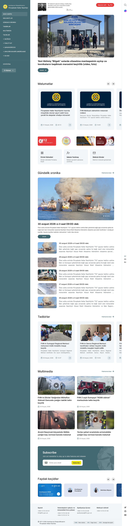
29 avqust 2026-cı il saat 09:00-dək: (74, 257)
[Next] (108, 54)
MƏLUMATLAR (7, 18)
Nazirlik (7, 39)
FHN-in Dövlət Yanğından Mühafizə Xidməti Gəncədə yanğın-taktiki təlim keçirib (55, 400)
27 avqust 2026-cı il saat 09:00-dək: (74, 284)
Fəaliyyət (8, 43)
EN (125, 259)
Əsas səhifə (7, 14)
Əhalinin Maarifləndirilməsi (15, 51)
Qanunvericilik (10, 47)
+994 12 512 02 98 (83, 511)
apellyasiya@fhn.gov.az (84, 513)
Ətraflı (42, 73)
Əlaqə (7, 55)
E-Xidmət (7, 70)
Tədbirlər (6, 26)
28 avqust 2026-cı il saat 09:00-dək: (74, 271)
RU (125, 262)
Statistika (7, 64)
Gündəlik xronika (9, 22)
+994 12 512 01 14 (63, 515)
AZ (125, 256)
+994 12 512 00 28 (63, 513)
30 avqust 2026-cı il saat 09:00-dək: (74, 243)
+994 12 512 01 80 (103, 511)
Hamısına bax (106, 173)
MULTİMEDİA (7, 30)
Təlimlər (6, 35)
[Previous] (104, 54)
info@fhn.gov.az (43, 513)
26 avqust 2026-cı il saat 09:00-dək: (74, 298)
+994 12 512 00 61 (44, 511)
